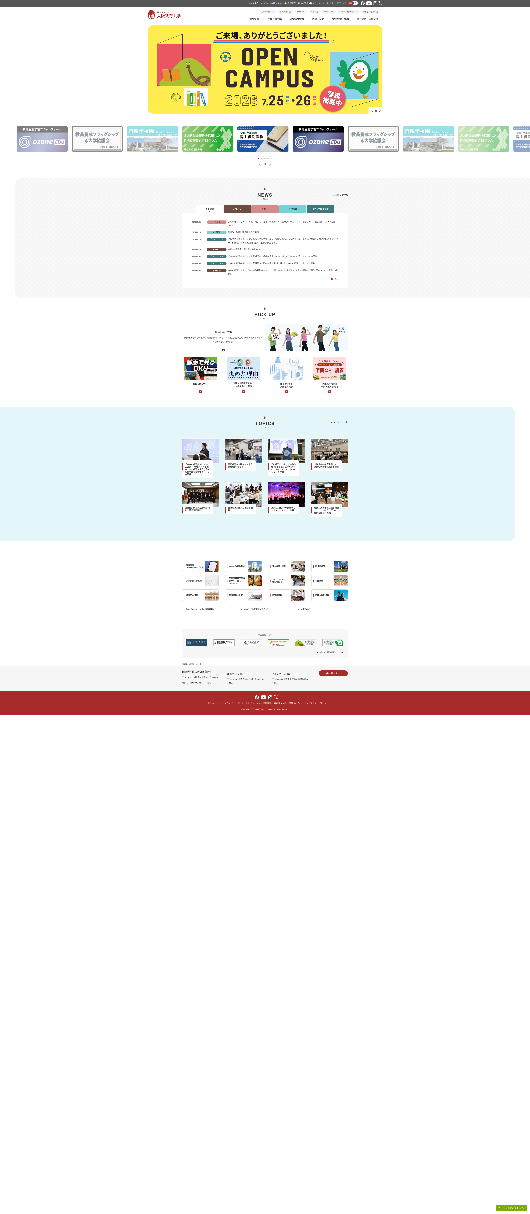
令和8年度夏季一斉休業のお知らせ (244, 249)
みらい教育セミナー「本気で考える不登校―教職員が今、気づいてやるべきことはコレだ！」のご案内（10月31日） (282, 222)
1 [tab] (258, 158)
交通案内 (255, 3)
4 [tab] (268, 158)
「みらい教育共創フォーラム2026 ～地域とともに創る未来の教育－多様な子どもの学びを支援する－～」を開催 (197, 469)
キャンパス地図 (268, 3)
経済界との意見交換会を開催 (240, 509)
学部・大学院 (275, 19)
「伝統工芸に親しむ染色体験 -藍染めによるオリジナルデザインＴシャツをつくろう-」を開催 (283, 468)
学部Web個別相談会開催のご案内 (243, 232)
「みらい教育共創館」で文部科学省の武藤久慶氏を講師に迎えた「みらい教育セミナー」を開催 (272, 256)
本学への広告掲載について (331, 652)
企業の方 (314, 12)
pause (265, 164)
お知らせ (237, 209)
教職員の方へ (295, 703)
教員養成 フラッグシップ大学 (195, 566)
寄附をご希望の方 (370, 12)
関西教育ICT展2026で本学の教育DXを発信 (240, 465)
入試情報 (293, 209)
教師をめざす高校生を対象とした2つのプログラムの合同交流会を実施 (326, 510)
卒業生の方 (329, 12)
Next (378, 110)
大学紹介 (254, 19)
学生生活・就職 (340, 19)
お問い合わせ (318, 3)
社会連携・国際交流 (367, 19)
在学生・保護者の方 (348, 12)
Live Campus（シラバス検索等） (200, 609)
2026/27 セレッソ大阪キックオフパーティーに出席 (283, 509)
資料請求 (304, 3)
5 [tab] (271, 158)
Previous (372, 110)
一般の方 (301, 12)
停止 (376, 110)
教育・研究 (318, 19)
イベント (265, 209)
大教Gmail (305, 609)
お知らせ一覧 (341, 195)
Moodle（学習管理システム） (256, 609)
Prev (258, 164)
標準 (350, 3)
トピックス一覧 (340, 422)
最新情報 (210, 209)
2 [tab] (262, 158)
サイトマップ (254, 703)
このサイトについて (212, 703)
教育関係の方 (285, 12)
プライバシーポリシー (234, 703)
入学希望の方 (268, 12)
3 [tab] (265, 158)
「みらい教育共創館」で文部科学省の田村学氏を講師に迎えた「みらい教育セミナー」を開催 (271, 263)
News (280, 3)
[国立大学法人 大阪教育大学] (164, 19)
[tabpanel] (207, 139)
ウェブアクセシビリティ (315, 703)
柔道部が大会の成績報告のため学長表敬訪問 (197, 509)
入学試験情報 (297, 19)
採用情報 (267, 703)
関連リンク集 (280, 703)
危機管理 (292, 3)
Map (231, 683)
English (330, 3)
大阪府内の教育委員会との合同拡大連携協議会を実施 (326, 465)
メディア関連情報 (320, 209)
